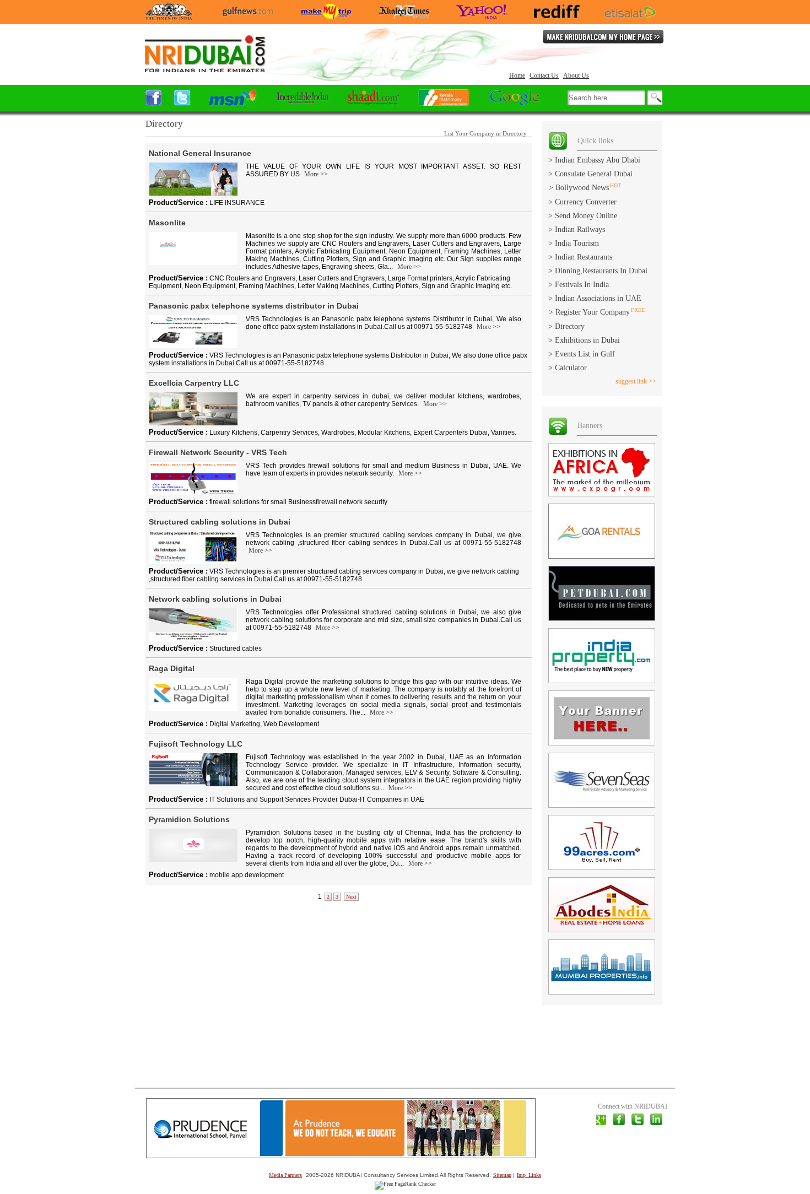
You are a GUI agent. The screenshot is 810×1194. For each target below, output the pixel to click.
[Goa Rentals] (601, 556)
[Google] (514, 102)
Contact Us (544, 75)
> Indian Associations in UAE (594, 298)
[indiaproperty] (601, 681)
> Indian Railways (576, 229)
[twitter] (637, 1123)
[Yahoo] (481, 16)
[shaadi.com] (373, 102)
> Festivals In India (578, 284)
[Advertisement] (343, 994)
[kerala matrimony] (443, 102)
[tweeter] (182, 102)
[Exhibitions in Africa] (601, 494)
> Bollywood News (579, 187)
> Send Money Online (582, 216)
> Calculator (567, 368)
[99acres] (601, 867)
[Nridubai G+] (601, 1123)
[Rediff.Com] (557, 15)
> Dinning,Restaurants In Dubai (597, 271)
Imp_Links (529, 1175)
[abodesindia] (601, 930)
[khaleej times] (403, 16)
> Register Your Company (589, 312)
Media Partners (285, 1175)
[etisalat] (630, 16)
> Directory (566, 326)
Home (517, 75)
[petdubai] (601, 618)
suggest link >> (635, 381)
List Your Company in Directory (485, 133)
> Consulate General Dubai (590, 174)
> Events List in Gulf (581, 354)
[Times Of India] (169, 16)
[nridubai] (204, 70)
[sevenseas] (601, 805)
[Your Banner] (601, 743)
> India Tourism (573, 243)
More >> (316, 174)
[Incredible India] (302, 102)
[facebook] (153, 102)
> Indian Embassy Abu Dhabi (594, 160)
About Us (576, 75)
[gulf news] (247, 16)
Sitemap (502, 1175)
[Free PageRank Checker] (405, 1184)
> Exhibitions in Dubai (584, 340)
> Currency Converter (582, 202)
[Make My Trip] (326, 16)
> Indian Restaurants (580, 257)
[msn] (232, 102)
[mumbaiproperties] (601, 992)
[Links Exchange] (558, 147)
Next (351, 897)
